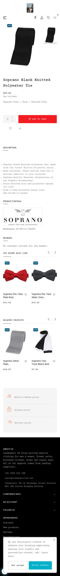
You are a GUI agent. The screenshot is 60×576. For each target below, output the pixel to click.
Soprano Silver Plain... (11, 362)
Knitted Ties (39, 102)
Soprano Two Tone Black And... (41, 362)
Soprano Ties (11, 102)
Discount (8, 523)
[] (26, 303)
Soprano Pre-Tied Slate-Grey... (41, 296)
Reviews (7, 532)
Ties (25, 102)
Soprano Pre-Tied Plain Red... (13, 296)
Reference (9, 229)
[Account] (42, 17)
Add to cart (38, 119)
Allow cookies (40, 565)
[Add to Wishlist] (10, 128)
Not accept (18, 565)
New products (11, 527)
